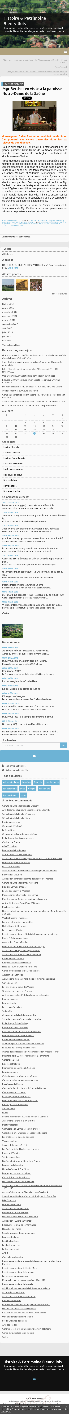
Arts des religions (10, 1324)
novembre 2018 (9, 316)
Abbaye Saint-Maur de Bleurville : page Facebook (25, 1192)
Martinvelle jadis (10, 1124)
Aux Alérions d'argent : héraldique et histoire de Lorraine (28, 978)
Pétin (5, 584)
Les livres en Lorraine (13, 463)
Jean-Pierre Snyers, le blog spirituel (18, 1120)
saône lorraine (10, 788)
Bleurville (38, 782)
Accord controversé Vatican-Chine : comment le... (25, 401)
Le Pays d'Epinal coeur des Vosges (18, 987)
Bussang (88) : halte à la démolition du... (25, 724)
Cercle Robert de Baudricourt (16, 1177)
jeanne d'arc (44, 788)
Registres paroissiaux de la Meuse (18, 1272)
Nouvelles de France (11, 1229)
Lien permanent (11, 220)
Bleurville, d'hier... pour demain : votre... (25, 660)
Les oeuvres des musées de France (18, 1181)
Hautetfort (40, 1398)
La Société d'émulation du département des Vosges (26, 1304)
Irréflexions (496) (10, 390)
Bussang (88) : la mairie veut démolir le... (34, 505)
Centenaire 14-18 (10, 1059)
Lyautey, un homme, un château (16, 1173)
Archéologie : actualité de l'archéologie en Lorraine (25, 995)
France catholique (10, 1237)
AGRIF (5, 1253)
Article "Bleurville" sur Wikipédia (17, 854)
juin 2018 (6, 336)
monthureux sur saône (38, 223)
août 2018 (7, 328)
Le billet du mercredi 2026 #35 (16, 405)
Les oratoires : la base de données (18, 1137)
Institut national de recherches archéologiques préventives (29, 870)
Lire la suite (13, 267)
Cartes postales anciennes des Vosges (20, 1080)
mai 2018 (6, 340)
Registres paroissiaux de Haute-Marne (20, 1268)
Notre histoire (10, 485)
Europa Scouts (9, 1003)
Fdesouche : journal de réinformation (19, 1225)
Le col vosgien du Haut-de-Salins (21, 688)
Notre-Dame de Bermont (14, 926)
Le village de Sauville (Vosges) (16, 891)
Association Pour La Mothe (14, 942)
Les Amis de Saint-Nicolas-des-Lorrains (20, 1149)
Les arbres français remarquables (17, 922)
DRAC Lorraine (9, 1200)
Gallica (5, 1337)
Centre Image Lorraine (12, 1257)
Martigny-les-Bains (11, 907)
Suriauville (7, 1011)
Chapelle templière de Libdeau (16, 962)
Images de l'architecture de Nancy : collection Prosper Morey (30, 1051)
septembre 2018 (10, 324)
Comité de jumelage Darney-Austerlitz (20, 882)
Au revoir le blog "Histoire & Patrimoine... (26, 650)
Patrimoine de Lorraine (13, 958)
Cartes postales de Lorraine (15, 1104)
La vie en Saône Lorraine (15, 458)
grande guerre (52, 782)
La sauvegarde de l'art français (16, 1096)
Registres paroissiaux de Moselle (17, 1284)
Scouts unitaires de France (14, 1320)
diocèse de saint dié (55, 222)
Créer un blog (30, 1398)
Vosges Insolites (9, 1141)
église (22, 788)
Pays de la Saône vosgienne (15, 1027)
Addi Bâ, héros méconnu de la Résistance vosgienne (26, 1288)
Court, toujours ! (30, 390)
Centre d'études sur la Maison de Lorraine (21, 1031)
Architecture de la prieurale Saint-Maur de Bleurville (26, 810)
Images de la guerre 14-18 (14, 1145)
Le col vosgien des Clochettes (43, 528)
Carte (5, 613)
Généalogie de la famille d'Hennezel (18, 814)
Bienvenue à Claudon (12, 874)
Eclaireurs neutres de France (15, 1212)
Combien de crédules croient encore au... (21, 394)
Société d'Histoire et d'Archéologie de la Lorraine (25, 1116)
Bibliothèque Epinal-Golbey (15, 1023)
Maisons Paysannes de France (16, 862)
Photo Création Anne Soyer (15, 938)
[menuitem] (34, 61)
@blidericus (7, 254)
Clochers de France (11, 842)
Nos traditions (10, 480)
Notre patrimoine (12, 491)
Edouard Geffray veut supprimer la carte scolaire (25, 380)
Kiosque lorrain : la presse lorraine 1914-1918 (23, 1280)
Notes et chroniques (45, 375)
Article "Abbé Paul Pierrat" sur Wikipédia (21, 903)
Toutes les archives (11, 345)
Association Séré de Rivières (15, 1208)
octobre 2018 (8, 320)
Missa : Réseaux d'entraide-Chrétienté (20, 1216)
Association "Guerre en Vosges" (17, 1220)
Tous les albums (59, 293)
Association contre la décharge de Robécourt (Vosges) (27, 878)
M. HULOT (7, 594)
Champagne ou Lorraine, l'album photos (20, 1128)
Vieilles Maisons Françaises (14, 918)
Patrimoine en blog (11, 822)
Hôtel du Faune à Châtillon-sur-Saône (19, 966)
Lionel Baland (56, 386)
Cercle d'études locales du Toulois (18, 1333)
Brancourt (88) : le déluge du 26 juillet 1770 (40, 594)
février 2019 (8, 304)
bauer (5, 505)
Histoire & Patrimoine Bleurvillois (33, 1362)
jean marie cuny (10, 795)
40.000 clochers (9, 846)
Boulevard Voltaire (11, 1153)
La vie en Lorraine (12, 452)
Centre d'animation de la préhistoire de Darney (24, 1088)
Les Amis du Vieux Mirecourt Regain (19, 1308)
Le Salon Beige (9, 830)
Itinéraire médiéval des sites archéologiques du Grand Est (29, 1196)
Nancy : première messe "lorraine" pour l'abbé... (39, 538)
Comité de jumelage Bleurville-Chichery (20, 806)
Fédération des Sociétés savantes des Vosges (23, 946)
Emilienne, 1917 (11, 671)
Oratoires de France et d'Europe (17, 991)
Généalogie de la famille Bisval (16, 818)
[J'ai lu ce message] (66, 1406)
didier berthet (56, 223)
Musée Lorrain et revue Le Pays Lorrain (20, 895)
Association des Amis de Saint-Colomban (21, 954)
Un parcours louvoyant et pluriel (17, 375)
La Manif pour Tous (11, 1245)
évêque (5, 225)
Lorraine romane (10, 1072)
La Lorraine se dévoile (12, 930)
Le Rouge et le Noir (11, 1249)
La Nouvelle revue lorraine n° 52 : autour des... (29, 706)
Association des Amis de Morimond (18, 1296)
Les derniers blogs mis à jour (17, 1401)
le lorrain (7, 548)
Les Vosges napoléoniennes (15, 1276)
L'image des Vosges (13, 696)
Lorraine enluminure (11, 1204)
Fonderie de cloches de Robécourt (18, 1035)
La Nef (5, 1112)
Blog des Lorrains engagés (14, 886)
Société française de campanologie (18, 1233)
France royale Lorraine (12, 1165)
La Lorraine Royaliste (12, 1007)
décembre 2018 (9, 312)
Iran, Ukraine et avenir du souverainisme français (24, 362)
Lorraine (26, 782)
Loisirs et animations (13, 469)
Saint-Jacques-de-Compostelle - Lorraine (21, 1019)
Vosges (31, 788)
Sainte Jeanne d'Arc (11, 1157)
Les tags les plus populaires (52, 1401)
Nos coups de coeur (13, 474)
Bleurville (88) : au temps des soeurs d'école (27, 716)
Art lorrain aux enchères (13, 1292)
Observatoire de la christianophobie (19, 1015)
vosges (44, 222)
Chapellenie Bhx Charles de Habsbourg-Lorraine (24, 1133)
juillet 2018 (7, 332)
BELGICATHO (58, 401)
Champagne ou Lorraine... (14, 1092)
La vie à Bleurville (11, 447)
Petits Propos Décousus (46, 405)
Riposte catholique (11, 1064)
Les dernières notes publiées (35, 1401)
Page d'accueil (61, 67)
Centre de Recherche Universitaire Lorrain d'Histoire (26, 1329)
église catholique (11, 782)
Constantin (8, 558)
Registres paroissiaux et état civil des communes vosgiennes (30, 934)
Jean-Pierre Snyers (12, 515)
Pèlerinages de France (12, 1084)
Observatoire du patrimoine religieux (19, 834)
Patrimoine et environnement (16, 1039)
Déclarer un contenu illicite (11, 1404)
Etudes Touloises (10, 999)
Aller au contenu (8, 2)
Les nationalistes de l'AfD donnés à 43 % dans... (24, 386)
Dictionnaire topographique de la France (21, 1161)
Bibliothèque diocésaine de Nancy (18, 838)
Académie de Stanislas (12, 974)
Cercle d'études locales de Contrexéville (20, 970)
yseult (5, 538)
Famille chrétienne (10, 1241)
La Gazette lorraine (11, 866)
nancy (23, 795)
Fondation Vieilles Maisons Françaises (20, 1100)
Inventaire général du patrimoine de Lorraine (23, 1043)
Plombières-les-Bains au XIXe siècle (18, 1068)
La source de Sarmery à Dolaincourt (18, 1047)
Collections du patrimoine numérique (19, 1076)
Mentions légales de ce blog (28, 1404)
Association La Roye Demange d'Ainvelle (21, 950)
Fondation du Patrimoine (14, 850)
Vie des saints (8, 1108)
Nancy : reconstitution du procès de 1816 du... (37, 605)
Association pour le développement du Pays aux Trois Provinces (32, 858)
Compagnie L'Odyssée (12, 826)
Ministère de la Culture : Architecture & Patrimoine (25, 1055)
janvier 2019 (8, 308)
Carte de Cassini (9, 983)
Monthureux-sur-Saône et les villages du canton (24, 899)
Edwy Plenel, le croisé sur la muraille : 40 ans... (23, 369)
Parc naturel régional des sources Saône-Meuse (24, 1312)
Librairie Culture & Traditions (15, 1169)
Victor (5, 605)
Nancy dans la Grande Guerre (27, 584)
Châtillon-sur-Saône (11, 1300)
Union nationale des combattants (17, 1316)
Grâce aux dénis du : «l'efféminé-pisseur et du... (24, 355)
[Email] (34, 756)
